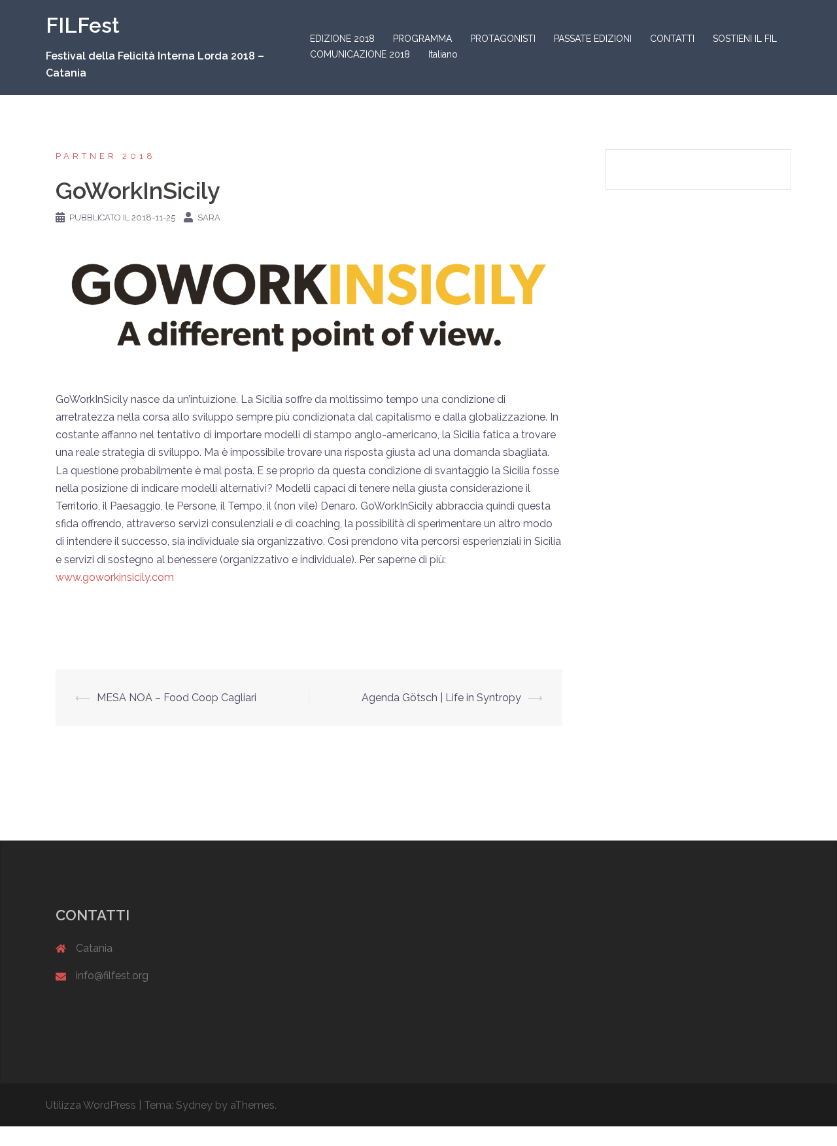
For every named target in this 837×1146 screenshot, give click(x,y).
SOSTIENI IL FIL (745, 38)
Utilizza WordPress (91, 1105)
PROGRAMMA (422, 38)
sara (208, 217)
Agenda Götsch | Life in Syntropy (441, 697)
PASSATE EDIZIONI (593, 38)
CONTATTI (672, 38)
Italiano (443, 54)
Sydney (194, 1105)
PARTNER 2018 (106, 156)
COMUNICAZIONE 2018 (360, 54)
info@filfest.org (112, 975)
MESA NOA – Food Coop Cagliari (176, 697)
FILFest (83, 25)
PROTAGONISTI (503, 38)
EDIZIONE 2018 (342, 38)
